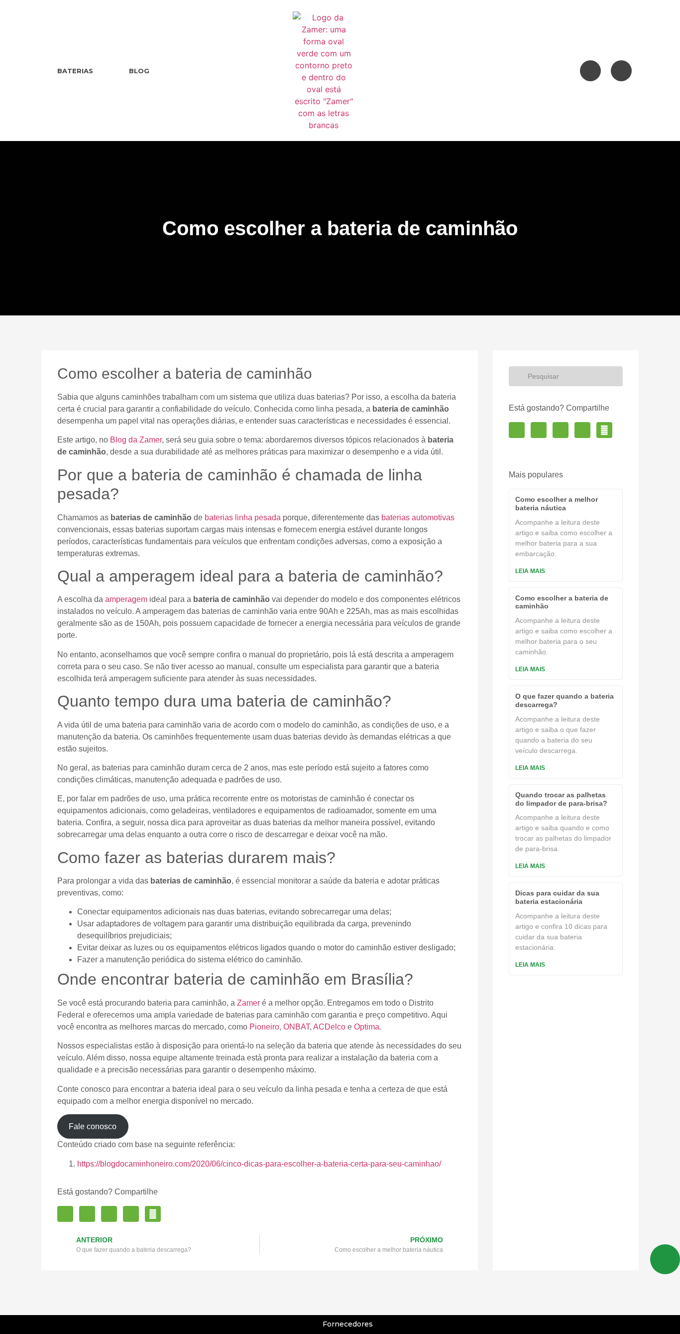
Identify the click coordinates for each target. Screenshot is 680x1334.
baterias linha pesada (243, 517)
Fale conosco (92, 1126)
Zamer (248, 1003)
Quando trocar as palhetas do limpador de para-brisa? (561, 799)
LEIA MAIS (530, 571)
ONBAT (296, 1027)
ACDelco (329, 1027)
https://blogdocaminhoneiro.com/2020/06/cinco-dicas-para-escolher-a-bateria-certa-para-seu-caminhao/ (259, 1164)
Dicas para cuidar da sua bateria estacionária (557, 897)
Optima (366, 1027)
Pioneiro (264, 1027)
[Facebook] (590, 70)
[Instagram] (621, 70)
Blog (139, 71)
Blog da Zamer (136, 440)
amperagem (126, 599)
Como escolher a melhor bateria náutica (556, 503)
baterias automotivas (417, 517)
